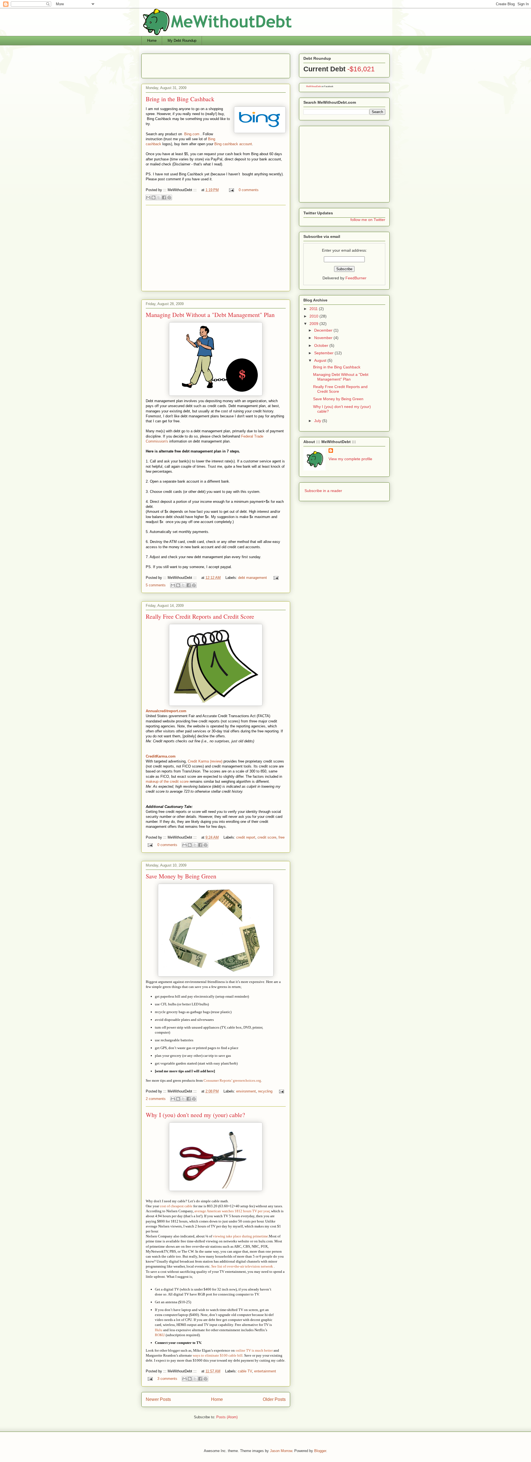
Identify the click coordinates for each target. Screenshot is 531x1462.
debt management (252, 578)
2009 (314, 323)
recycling (265, 1091)
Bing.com (191, 134)
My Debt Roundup (182, 40)
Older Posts (274, 1399)
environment (246, 1091)
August (320, 360)
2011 (314, 308)
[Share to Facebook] (164, 197)
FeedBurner (355, 278)
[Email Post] (231, 190)
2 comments (156, 1099)
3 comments (167, 1379)
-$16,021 (361, 69)
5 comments (156, 585)
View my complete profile (350, 459)
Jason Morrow (281, 1451)
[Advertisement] (210, 64)
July (318, 420)
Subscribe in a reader (323, 490)
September (324, 353)
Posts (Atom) (227, 1417)
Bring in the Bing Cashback (180, 99)
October (321, 345)
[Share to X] (159, 197)
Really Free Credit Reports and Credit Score (200, 616)
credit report (245, 837)
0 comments (249, 190)
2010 (314, 316)
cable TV (245, 1371)
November (324, 337)
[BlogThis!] (153, 197)
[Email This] (148, 197)
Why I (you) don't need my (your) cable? (195, 1115)
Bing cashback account (232, 144)
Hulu (158, 1330)
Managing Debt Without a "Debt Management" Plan (210, 315)
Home (152, 40)
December (324, 330)
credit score (266, 837)
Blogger (320, 1451)
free (281, 837)
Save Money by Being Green (181, 876)
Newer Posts (158, 1399)
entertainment (265, 1371)
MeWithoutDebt (313, 86)
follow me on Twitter (367, 219)
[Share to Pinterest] (169, 197)
